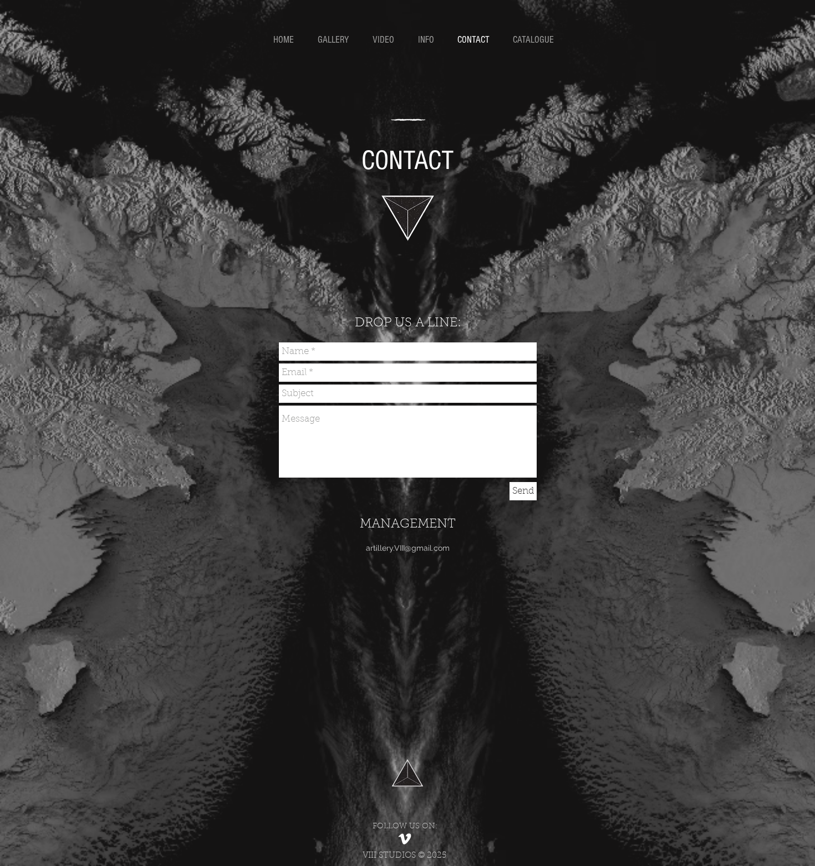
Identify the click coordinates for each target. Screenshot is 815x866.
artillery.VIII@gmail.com (408, 548)
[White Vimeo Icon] (404, 839)
